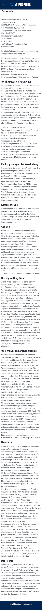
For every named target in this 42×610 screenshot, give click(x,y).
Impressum (27, 604)
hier (32, 273)
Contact (18, 604)
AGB (12, 604)
